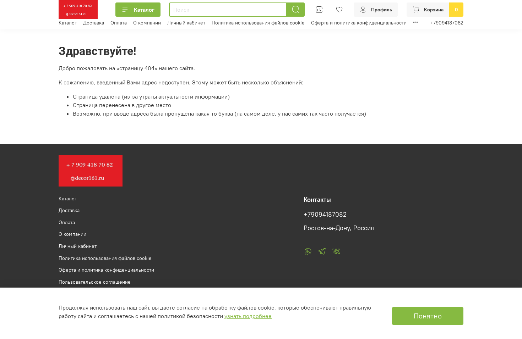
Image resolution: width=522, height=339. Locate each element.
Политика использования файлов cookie (258, 23)
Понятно (428, 315)
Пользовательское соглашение (95, 282)
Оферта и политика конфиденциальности (359, 23)
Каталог (144, 9)
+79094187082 (446, 23)
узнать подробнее (248, 315)
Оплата (118, 23)
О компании (147, 23)
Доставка (93, 23)
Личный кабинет (186, 23)
